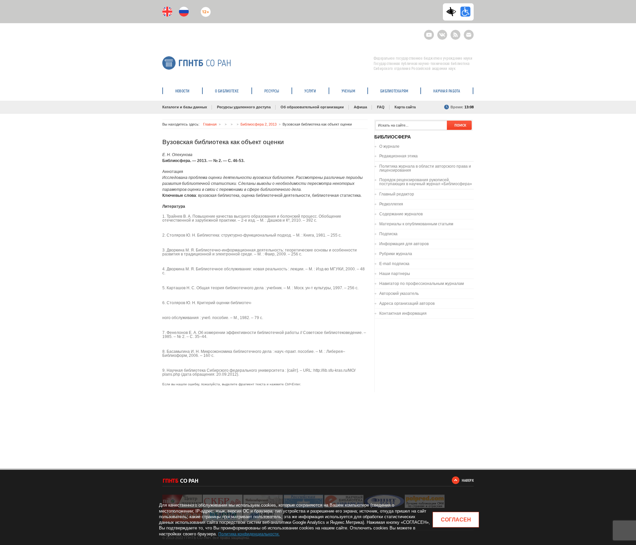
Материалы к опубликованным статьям (416, 224)
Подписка (388, 234)
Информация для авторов (404, 244)
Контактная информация (403, 313)
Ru (184, 12)
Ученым (348, 90)
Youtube (429, 32)
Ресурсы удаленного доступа (244, 107)
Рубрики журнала (395, 253)
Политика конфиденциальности (248, 534)
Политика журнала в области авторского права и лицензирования (425, 168)
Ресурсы (272, 90)
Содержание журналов (401, 214)
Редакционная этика (398, 156)
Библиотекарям (394, 90)
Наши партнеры (394, 273)
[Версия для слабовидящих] (452, 12)
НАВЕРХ (468, 480)
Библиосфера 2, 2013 (258, 124)
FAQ (381, 107)
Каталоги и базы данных (184, 107)
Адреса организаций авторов (407, 303)
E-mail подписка (469, 35)
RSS (454, 32)
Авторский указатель (399, 293)
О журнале (389, 146)
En (167, 12)
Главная (210, 124)
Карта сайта (405, 107)
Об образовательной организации (312, 107)
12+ (204, 9)
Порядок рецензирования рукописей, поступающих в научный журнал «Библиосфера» (425, 182)
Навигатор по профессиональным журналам (421, 283)
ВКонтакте (442, 32)
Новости (182, 90)
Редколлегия (391, 204)
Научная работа (446, 90)
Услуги (310, 90)
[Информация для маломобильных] (465, 12)
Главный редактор (396, 194)
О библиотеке (227, 90)
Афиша (360, 107)
